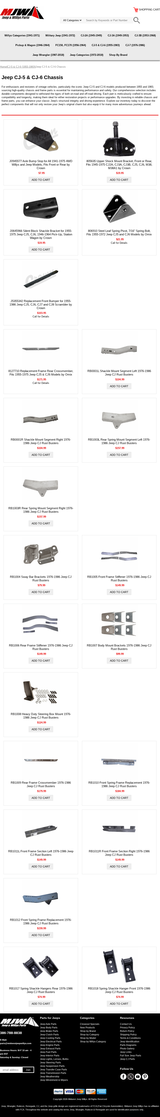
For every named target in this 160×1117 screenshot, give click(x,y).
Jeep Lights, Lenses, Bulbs (54, 1059)
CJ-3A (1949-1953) (118, 35)
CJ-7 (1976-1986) (135, 45)
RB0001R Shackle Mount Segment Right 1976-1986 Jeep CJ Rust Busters (41, 441)
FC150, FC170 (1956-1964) (70, 45)
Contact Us (126, 1024)
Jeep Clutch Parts (49, 1034)
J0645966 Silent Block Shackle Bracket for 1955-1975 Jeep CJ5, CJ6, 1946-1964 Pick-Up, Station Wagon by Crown (41, 234)
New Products (87, 1027)
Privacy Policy (127, 1027)
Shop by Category (89, 1034)
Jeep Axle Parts (48, 1024)
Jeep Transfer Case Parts (53, 1069)
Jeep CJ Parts (127, 1059)
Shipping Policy (128, 1034)
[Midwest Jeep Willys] (22, 12)
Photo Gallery (127, 1048)
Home (3, 66)
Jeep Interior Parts (49, 1055)
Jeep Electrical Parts (51, 1041)
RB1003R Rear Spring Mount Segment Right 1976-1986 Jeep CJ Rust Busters (40, 510)
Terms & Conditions (130, 1038)
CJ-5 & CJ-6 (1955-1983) (106, 45)
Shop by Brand (88, 1031)
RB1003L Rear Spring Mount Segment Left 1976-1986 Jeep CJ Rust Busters (119, 441)
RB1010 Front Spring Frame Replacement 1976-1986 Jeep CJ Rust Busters (119, 784)
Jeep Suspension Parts (52, 1066)
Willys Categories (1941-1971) (22, 35)
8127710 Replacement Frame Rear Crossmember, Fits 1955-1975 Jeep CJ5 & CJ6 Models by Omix (40, 372)
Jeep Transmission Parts (53, 1073)
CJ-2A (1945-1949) (91, 35)
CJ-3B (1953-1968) (145, 35)
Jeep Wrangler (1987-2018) (48, 54)
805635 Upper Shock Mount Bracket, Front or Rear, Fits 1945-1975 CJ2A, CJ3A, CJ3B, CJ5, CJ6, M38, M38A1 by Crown (119, 164)
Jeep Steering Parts (50, 1062)
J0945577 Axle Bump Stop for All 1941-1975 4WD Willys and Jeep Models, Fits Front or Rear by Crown (40, 164)
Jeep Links (126, 1052)
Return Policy (127, 1031)
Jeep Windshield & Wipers (54, 1080)
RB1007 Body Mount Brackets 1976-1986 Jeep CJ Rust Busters (119, 647)
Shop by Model (88, 1038)
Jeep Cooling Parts (50, 1038)
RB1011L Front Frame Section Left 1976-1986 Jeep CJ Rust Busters (40, 853)
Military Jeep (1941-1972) (60, 35)
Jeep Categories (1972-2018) (86, 54)
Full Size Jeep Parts (130, 1055)
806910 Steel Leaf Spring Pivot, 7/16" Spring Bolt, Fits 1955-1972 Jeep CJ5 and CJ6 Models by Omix (119, 232)
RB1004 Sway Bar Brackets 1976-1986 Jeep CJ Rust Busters (41, 578)
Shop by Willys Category (93, 1041)
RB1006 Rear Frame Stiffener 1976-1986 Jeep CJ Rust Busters (41, 647)
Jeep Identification (129, 1041)
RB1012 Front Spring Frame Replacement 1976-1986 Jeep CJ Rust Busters (41, 921)
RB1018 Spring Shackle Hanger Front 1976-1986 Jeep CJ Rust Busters (119, 990)
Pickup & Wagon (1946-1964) (32, 45)
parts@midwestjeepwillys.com (15, 1043)
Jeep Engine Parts (50, 1045)
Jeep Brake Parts (49, 1031)
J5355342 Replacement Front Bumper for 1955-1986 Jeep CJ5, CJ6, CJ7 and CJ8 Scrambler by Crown (41, 304)
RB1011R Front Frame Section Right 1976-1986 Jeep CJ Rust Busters (119, 853)
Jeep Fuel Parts (48, 1052)
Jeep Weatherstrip (49, 1076)
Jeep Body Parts (48, 1027)
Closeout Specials (89, 1024)
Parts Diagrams (128, 1045)
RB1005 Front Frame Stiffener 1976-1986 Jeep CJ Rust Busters (119, 578)
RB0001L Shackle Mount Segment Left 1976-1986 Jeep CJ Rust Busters (119, 372)
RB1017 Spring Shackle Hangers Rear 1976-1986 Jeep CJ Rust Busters (41, 990)
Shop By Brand (118, 54)
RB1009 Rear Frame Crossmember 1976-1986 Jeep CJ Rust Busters (41, 784)
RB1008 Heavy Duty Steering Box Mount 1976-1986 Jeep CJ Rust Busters (41, 715)
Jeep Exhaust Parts (50, 1048)
